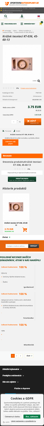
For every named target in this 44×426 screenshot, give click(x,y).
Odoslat (33, 246)
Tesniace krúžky (7, 32)
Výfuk (15, 30)
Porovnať (8, 131)
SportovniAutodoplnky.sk (22, 3)
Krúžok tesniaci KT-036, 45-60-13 (16, 224)
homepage (7, 30)
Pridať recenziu (22, 179)
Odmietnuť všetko (12, 416)
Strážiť (18, 131)
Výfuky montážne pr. (25, 30)
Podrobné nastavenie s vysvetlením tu (22, 421)
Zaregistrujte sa (7, 12)
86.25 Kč (38, 110)
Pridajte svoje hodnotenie (28, 88)
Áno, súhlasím (32, 416)
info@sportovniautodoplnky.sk (12, 10)
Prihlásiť (21, 18)
